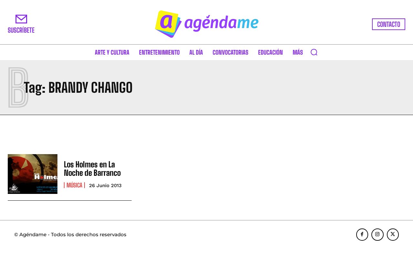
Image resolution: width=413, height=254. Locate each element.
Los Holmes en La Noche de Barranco (92, 168)
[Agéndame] (206, 24)
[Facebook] (362, 234)
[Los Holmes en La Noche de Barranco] (32, 174)
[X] (393, 234)
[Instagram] (377, 234)
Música (74, 185)
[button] (314, 52)
